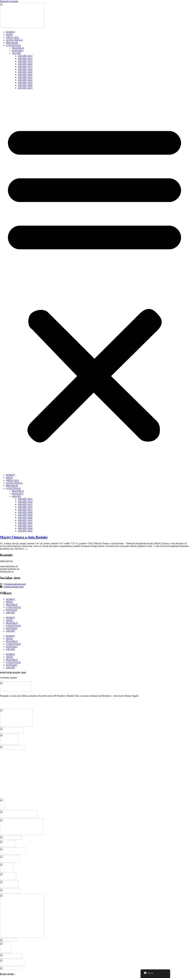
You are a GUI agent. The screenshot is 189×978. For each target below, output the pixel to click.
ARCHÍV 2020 (25, 74)
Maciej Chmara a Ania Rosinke (24, 537)
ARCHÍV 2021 (25, 77)
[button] (94, 281)
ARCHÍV (16, 53)
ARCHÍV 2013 (25, 56)
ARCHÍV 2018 (25, 69)
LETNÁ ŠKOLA (14, 40)
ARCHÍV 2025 (25, 88)
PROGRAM (12, 42)
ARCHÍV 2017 (25, 66)
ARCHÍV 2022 (25, 80)
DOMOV (10, 32)
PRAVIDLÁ (18, 48)
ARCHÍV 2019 (25, 72)
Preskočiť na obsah (9, 1)
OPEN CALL (12, 37)
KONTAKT (17, 50)
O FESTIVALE (13, 45)
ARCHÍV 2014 (25, 58)
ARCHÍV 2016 (25, 64)
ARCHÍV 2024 (25, 85)
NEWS (9, 34)
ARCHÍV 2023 (25, 82)
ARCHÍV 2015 (25, 61)
